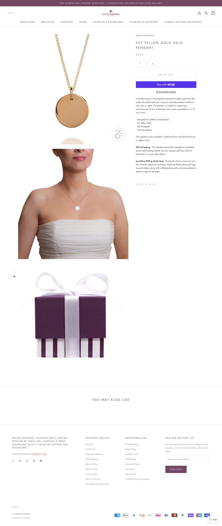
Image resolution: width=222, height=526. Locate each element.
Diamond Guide (132, 464)
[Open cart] (213, 13)
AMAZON (35, 453)
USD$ (11, 12)
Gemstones (130, 469)
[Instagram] (27, 460)
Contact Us (90, 449)
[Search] (206, 13)
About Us (89, 444)
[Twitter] (150, 184)
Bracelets (48, 22)
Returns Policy (91, 464)
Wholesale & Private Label (97, 484)
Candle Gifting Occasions (183, 22)
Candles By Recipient (144, 22)
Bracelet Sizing (132, 444)
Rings (83, 22)
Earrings (67, 22)
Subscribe (176, 469)
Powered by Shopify (21, 517)
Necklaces (28, 22)
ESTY (44, 453)
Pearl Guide (130, 474)
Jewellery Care (131, 454)
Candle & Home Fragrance (137, 479)
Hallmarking (130, 459)
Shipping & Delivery (94, 454)
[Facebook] (146, 184)
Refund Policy (91, 469)
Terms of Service (92, 479)
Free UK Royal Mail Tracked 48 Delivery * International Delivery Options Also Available (111, 3)
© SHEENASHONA (21, 514)
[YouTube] (41, 460)
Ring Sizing (130, 449)
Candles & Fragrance (108, 22)
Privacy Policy (91, 474)
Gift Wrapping (91, 459)
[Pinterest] (154, 184)
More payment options (166, 91)
